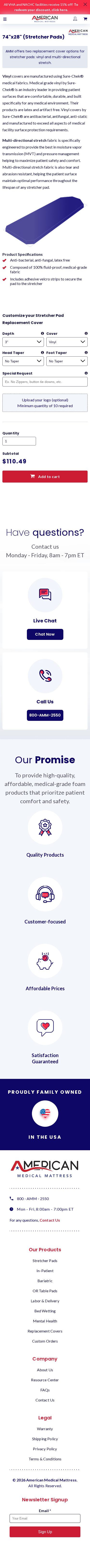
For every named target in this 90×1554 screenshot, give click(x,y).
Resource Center (45, 1380)
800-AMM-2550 (45, 715)
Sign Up (45, 1532)
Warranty (45, 1428)
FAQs (45, 1390)
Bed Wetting (45, 1311)
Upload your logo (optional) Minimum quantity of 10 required (45, 403)
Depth (8, 333)
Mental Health (45, 1321)
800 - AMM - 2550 (33, 1198)
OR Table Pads (45, 1290)
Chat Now (45, 634)
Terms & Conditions (45, 1459)
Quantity (10, 433)
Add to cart (48, 476)
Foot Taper (56, 352)
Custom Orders (45, 1341)
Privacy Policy (45, 1448)
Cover (52, 333)
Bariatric (44, 1280)
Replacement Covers (45, 1331)
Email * (45, 1510)
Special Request (17, 373)
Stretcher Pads (45, 1260)
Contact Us (50, 1220)
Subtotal (10, 453)
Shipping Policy (45, 1438)
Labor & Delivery (45, 1300)
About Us (45, 1369)
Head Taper (13, 352)
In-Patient (45, 1270)
